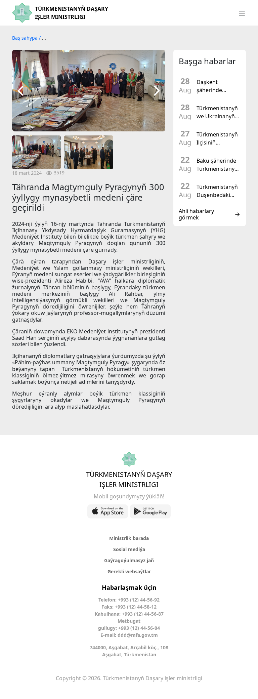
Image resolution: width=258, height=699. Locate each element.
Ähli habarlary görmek (196, 214)
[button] (20, 90)
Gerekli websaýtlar (129, 571)
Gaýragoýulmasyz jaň (129, 560)
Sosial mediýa (129, 549)
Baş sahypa (25, 38)
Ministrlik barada (129, 538)
